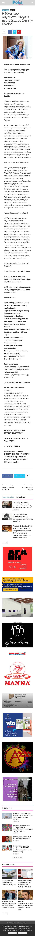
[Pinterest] (19, 32)
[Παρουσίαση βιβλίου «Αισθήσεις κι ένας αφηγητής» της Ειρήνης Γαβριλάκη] (25, 874)
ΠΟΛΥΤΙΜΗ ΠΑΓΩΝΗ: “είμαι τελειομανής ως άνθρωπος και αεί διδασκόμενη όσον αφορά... (23, 816)
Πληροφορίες (22, 933)
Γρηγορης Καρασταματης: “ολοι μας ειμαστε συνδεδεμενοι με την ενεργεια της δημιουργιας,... (23, 828)
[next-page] (6, 542)
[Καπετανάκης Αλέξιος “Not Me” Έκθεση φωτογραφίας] (7, 839)
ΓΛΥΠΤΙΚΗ (5, 519)
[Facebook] (10, 32)
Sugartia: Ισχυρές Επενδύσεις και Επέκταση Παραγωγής (9, 883)
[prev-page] (3, 542)
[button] (3, 2)
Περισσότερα (20, 497)
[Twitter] (14, 32)
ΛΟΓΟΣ (4, 530)
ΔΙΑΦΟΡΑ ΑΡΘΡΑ (5, 507)
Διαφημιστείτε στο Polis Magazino (16, 923)
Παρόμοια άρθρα (8, 497)
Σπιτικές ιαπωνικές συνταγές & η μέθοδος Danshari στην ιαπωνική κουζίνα (22, 506)
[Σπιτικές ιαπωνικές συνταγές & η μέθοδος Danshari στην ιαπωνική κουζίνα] (7, 504)
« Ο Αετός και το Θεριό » (27, 488)
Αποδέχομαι (12, 933)
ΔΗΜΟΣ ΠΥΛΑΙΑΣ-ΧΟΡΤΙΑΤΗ (8, 488)
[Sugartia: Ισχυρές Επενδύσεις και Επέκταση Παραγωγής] (9, 874)
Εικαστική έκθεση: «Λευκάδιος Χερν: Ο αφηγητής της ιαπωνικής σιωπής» (23, 517)
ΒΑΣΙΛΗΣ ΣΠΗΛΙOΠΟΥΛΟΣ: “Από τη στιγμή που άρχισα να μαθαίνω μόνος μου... (25, 906)
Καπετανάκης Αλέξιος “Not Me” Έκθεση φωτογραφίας (22, 838)
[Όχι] (33, 930)
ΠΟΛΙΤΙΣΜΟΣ (6, 10)
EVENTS (4, 899)
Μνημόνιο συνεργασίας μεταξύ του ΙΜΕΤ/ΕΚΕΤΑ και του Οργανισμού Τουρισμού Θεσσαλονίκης (22, 849)
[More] (27, 476)
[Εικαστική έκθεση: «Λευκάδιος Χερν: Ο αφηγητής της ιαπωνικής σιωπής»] (7, 516)
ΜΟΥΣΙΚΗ (12, 10)
